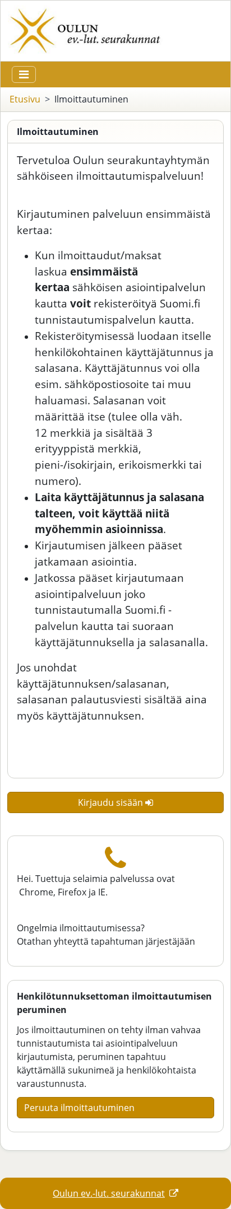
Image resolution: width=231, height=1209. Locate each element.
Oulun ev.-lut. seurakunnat (109, 1193)
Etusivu (25, 99)
